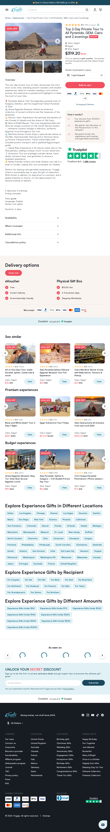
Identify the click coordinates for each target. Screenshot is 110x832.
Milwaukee (82, 557)
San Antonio (39, 551)
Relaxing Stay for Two (92, 767)
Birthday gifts (63, 739)
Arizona (53, 519)
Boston (54, 513)
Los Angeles (25, 513)
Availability (11, 217)
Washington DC (48, 557)
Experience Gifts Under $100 (87, 608)
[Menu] (6, 9)
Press (7, 779)
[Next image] (60, 67)
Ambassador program (15, 763)
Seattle (96, 513)
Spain (33, 771)
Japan (10, 563)
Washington (29, 557)
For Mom (55, 579)
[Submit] (87, 9)
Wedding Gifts (63, 747)
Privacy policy (11, 775)
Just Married (88, 747)
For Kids (65, 586)
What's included (13, 226)
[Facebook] (82, 715)
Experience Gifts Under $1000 (22, 627)
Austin (10, 551)
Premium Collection (91, 775)
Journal (8, 767)
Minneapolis (29, 532)
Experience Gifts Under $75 (53, 608)
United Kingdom (68, 563)
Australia (38, 563)
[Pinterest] (102, 715)
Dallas (10, 513)
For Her (28, 579)
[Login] (95, 9)
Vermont (84, 551)
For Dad (69, 579)
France (51, 563)
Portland (11, 544)
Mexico (34, 763)
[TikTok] (97, 715)
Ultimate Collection (91, 771)
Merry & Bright (89, 755)
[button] (103, 824)
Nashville (97, 544)
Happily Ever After (90, 763)
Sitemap (46, 815)
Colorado (31, 526)
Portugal (23, 563)
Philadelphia (28, 544)
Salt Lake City (67, 551)
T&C (7, 771)
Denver (45, 526)
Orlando (71, 526)
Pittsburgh (44, 544)
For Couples (13, 579)
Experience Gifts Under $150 (21, 614)
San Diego (24, 519)
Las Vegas (68, 513)
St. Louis (58, 532)
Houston (83, 513)
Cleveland (74, 538)
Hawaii (84, 526)
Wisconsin (66, 557)
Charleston (81, 544)
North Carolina (14, 538)
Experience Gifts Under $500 (56, 621)
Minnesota (12, 532)
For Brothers (53, 592)
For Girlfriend (14, 586)
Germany (35, 767)
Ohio (45, 538)
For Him (41, 579)
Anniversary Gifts (64, 751)
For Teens (80, 586)
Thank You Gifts (64, 775)
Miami (10, 519)
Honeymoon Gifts (65, 759)
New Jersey (74, 532)
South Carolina (63, 544)
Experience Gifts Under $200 (55, 614)
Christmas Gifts (64, 743)
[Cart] (100, 9)
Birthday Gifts (63, 763)
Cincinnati (58, 538)
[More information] (98, 25)
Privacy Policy (68, 689)
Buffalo (89, 532)
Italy (33, 759)
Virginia (98, 551)
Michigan (97, 526)
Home (7, 18)
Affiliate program (13, 759)
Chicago (41, 513)
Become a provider (14, 751)
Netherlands (36, 775)
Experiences (18, 18)
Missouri (45, 532)
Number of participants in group (78, 70)
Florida (58, 526)
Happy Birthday (89, 739)
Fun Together (88, 743)
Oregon (88, 538)
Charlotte (32, 538)
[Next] (57, 41)
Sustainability (11, 755)
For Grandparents (16, 592)
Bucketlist (87, 751)
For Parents (50, 586)
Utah (52, 551)
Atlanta (23, 551)
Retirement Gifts (64, 767)
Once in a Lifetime (90, 759)
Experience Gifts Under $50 (21, 608)
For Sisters (36, 592)
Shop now (13, 273)
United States (37, 739)
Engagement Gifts (65, 755)
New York (38, 519)
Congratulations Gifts (67, 771)
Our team (9, 739)
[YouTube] (92, 715)
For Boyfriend (85, 579)
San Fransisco (14, 526)
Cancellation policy (15, 242)
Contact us (10, 743)
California (81, 519)
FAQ (7, 783)
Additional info (13, 234)
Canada (97, 557)
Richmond (12, 557)
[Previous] (5, 353)
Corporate (10, 747)
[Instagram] (87, 715)
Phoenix (66, 519)
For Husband (32, 586)
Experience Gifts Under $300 (21, 621)
